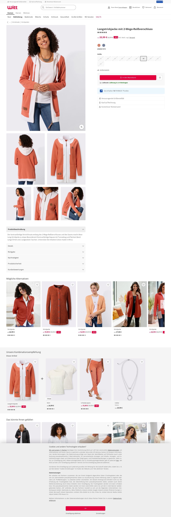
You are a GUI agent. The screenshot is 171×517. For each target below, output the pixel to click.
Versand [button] (132, 37)
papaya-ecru (101, 49)
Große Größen (76, 17)
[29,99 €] (129, 379)
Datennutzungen (113, 450)
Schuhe (46, 17)
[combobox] (63, 7)
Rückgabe (11, 252)
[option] (99, 45)
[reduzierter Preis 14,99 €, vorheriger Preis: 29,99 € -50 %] (94, 304)
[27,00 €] (130, 304)
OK (85, 508)
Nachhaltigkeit (13, 258)
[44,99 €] (23, 304)
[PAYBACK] (159, 1)
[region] (85, 480)
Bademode (29, 17)
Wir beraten (89, 17)
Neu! (9, 17)
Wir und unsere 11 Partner (58, 450)
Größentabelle (104, 70)
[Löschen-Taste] (74, 7)
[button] (7, 22)
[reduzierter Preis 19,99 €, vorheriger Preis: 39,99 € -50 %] (59, 304)
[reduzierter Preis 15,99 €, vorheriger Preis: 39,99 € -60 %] (95, 379)
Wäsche (38, 17)
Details (10, 246)
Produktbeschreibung (16, 229)
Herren (18, 13)
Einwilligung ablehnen (73, 513)
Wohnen (26, 13)
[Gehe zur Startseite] (12, 7)
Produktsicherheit (14, 264)
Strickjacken (25, 22)
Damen (10, 13)
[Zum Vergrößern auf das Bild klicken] (81, 127)
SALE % (98, 17)
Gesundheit (64, 17)
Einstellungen (100, 513)
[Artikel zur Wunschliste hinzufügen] (159, 77)
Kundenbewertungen (16, 269)
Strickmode (16, 22)
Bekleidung (17, 17)
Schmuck (54, 17)
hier (117, 460)
